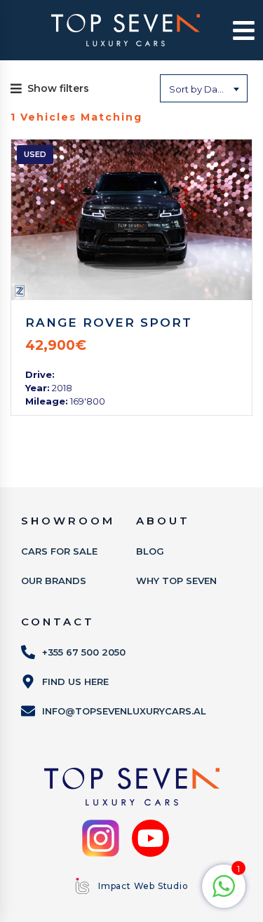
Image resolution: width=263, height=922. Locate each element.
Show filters (58, 88)
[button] (236, 30)
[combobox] (204, 88)
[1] (224, 894)
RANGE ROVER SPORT (108, 323)
